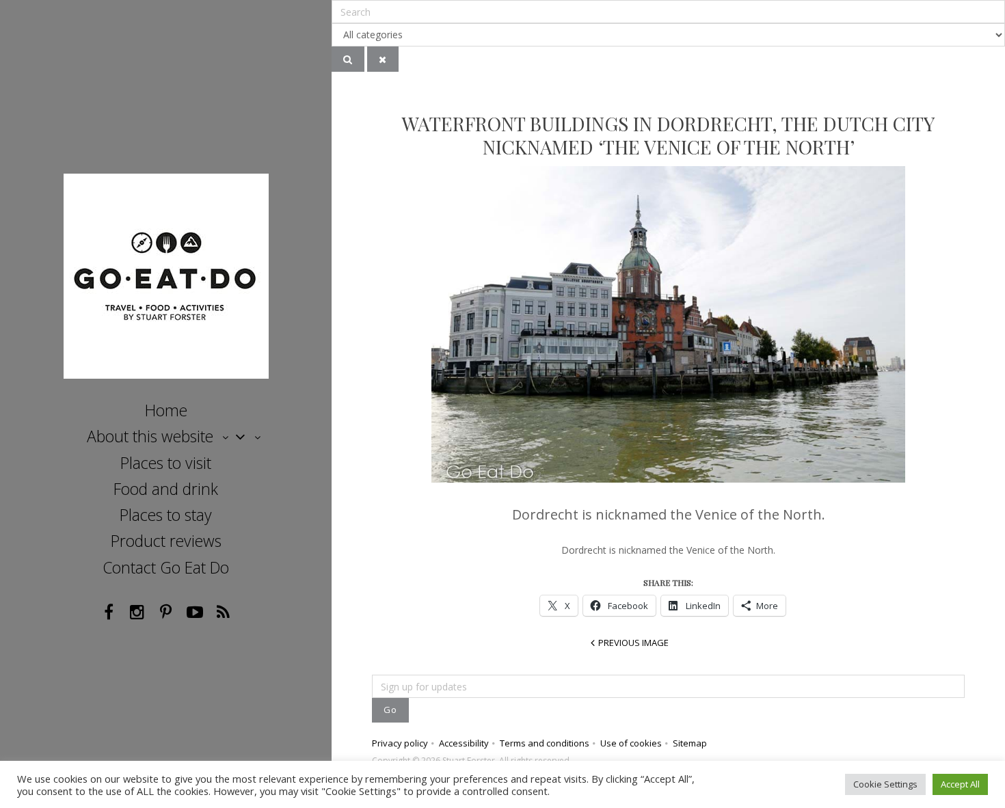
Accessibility (464, 743)
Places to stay (166, 515)
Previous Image (633, 642)
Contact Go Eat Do (166, 567)
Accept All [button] (960, 784)
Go (390, 709)
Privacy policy (400, 743)
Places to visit (165, 463)
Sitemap (690, 743)
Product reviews (166, 541)
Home (166, 410)
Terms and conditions (544, 743)
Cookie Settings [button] (885, 784)
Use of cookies (631, 743)
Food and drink (165, 489)
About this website (150, 436)
